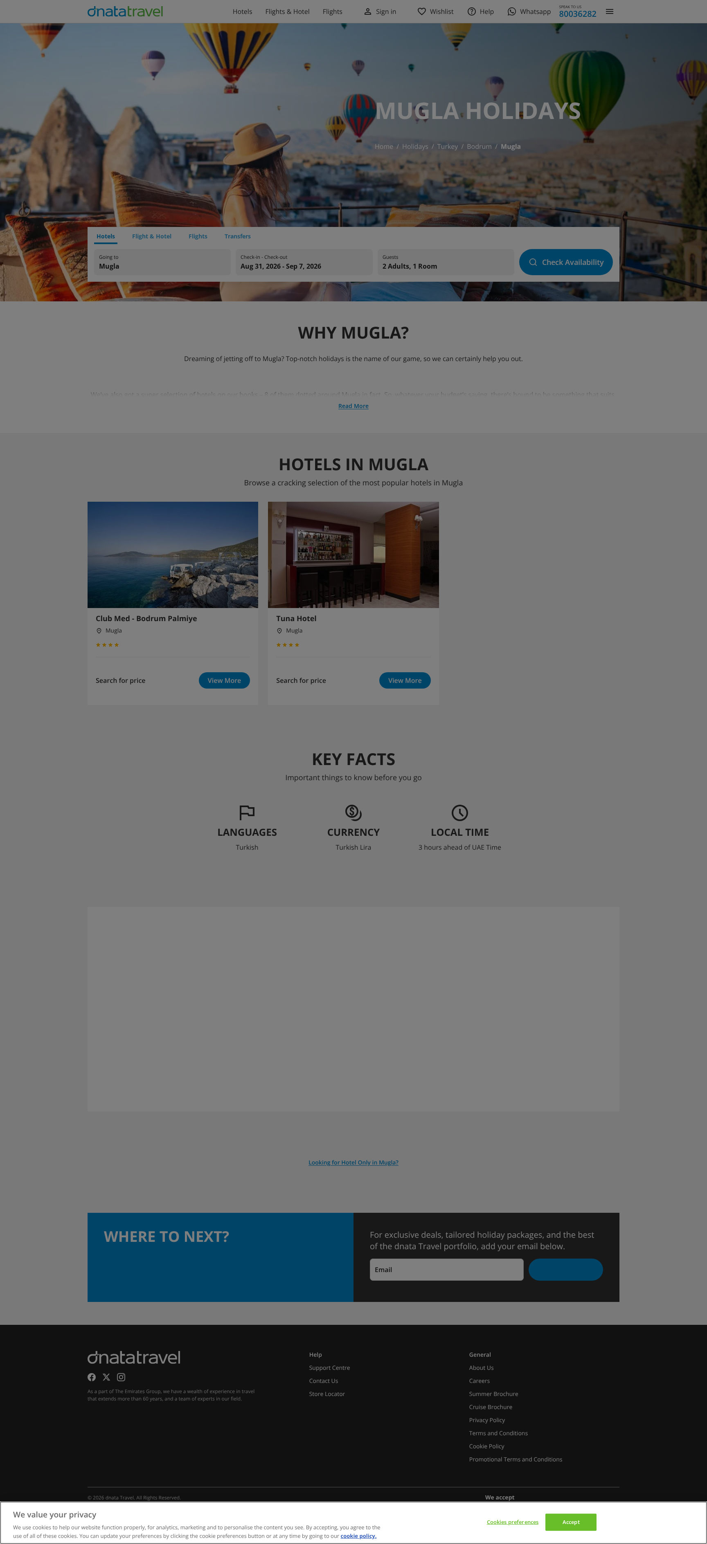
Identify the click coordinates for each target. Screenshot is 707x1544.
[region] (353, 1522)
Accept (571, 1522)
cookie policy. (359, 1535)
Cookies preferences (512, 1522)
